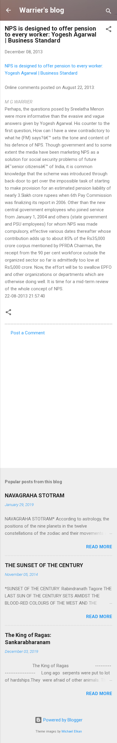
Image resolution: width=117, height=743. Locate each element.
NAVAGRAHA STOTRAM (34, 495)
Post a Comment (28, 333)
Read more (99, 546)
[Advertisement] (58, 400)
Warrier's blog (41, 10)
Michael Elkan (72, 731)
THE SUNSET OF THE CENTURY (44, 565)
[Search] (108, 12)
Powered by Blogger (62, 720)
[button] (108, 30)
